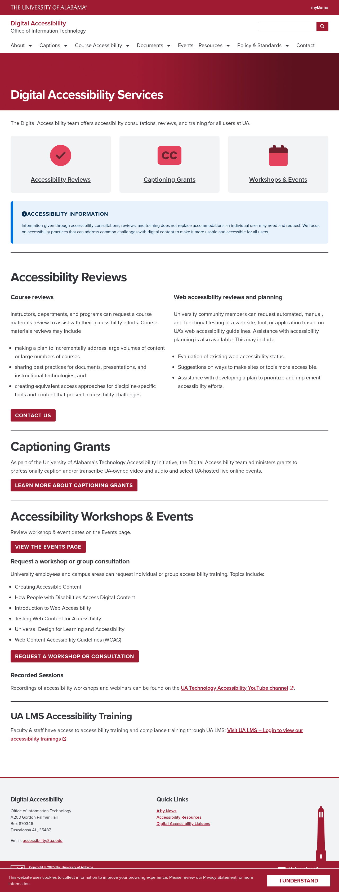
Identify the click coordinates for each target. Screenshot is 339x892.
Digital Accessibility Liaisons (183, 824)
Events (185, 45)
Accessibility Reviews (61, 179)
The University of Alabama (74, 867)
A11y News (167, 811)
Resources (210, 45)
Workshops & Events (278, 179)
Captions (49, 45)
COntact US (33, 415)
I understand (299, 881)
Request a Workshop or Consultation (74, 656)
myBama (319, 7)
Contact (305, 45)
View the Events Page (48, 547)
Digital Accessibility (38, 23)
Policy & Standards (259, 45)
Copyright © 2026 (42, 867)
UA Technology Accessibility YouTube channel (234, 688)
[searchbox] (287, 26)
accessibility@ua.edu (43, 840)
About (18, 45)
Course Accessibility (98, 45)
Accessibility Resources (179, 817)
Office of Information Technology (48, 31)
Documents (150, 45)
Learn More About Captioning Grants (74, 485)
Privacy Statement (220, 877)
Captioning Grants (169, 179)
